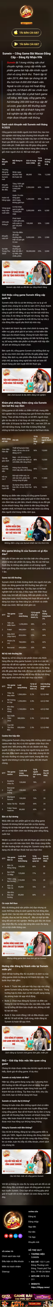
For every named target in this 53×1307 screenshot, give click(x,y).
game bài (20, 585)
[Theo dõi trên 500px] (16, 1236)
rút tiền (15, 1085)
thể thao (10, 911)
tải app (22, 996)
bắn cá (31, 824)
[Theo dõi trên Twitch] (20, 1236)
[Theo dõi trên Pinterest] (6, 1236)
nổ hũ (13, 658)
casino (5, 743)
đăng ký (24, 977)
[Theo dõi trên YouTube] (11, 1236)
